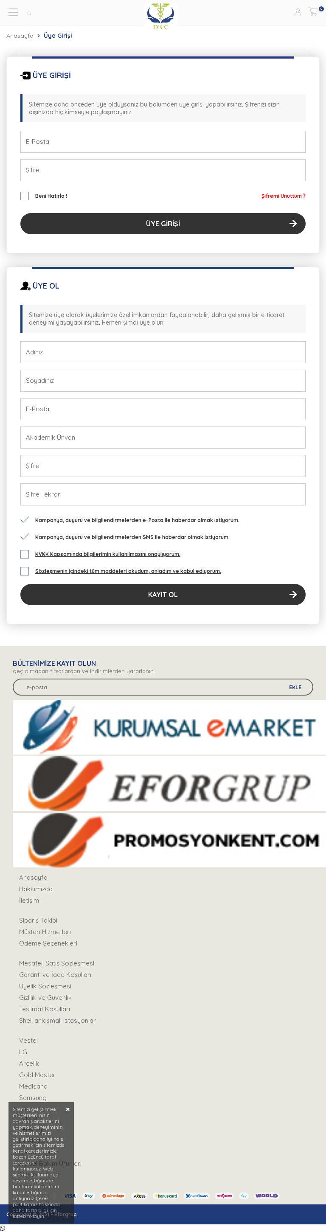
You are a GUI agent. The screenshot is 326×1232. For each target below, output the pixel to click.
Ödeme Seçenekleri (48, 943)
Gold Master (37, 1075)
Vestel (28, 1040)
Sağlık (28, 1175)
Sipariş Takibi (38, 920)
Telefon (30, 1118)
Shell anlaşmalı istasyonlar (57, 1020)
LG (23, 1052)
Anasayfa (20, 35)
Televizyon (34, 1129)
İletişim (29, 900)
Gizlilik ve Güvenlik (45, 997)
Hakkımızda (36, 889)
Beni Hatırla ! (51, 196)
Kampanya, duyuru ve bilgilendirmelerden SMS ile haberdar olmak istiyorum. (132, 537)
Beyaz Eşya (36, 1152)
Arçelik (29, 1063)
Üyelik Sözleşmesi (45, 986)
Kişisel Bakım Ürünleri (50, 1163)
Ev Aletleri (33, 1141)
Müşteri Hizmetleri (45, 932)
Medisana (33, 1086)
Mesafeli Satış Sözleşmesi (56, 963)
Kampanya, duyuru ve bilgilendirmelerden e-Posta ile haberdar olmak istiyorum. (137, 520)
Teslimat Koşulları (44, 1009)
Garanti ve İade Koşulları (55, 975)
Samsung (33, 1098)
